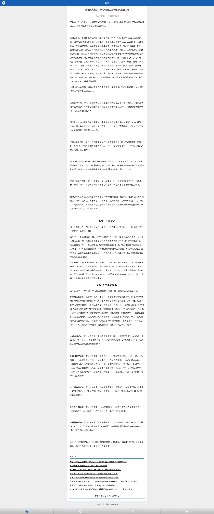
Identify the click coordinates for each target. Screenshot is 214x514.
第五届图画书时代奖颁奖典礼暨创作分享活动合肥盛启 (94, 477)
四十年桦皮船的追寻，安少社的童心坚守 (88, 466)
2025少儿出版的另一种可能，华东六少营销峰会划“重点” (95, 470)
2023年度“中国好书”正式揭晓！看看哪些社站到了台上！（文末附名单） (102, 489)
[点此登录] (114, 496)
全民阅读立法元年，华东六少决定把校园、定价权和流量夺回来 (98, 462)
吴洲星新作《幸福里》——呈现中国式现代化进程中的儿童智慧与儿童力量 (103, 481)
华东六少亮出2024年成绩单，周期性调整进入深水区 (94, 474)
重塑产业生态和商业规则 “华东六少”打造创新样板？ (93, 485)
